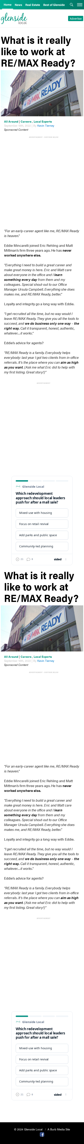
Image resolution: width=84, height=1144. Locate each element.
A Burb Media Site (59, 1129)
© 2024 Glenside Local (28, 1129)
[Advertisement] (42, 180)
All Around (11, 121)
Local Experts (43, 121)
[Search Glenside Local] (71, 5)
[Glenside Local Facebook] (42, 1134)
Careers (26, 121)
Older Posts (42, 1108)
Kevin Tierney (45, 125)
